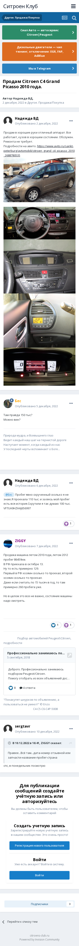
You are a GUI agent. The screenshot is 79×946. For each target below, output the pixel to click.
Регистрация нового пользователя (39, 845)
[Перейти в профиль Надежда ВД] (8, 121)
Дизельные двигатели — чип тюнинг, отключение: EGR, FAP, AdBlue (39, 51)
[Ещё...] (71, 121)
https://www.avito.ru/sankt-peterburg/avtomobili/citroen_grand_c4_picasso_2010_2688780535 (39, 150)
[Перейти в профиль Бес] (8, 403)
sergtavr (22, 726)
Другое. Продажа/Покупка (45, 102)
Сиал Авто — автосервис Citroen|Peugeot (39, 32)
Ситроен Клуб (20, 6)
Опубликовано (36, 123)
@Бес (8, 494)
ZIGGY (45, 743)
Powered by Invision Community (39, 939)
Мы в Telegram (40, 68)
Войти (39, 875)
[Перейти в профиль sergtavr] (8, 729)
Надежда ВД (22, 98)
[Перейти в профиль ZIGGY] (8, 543)
